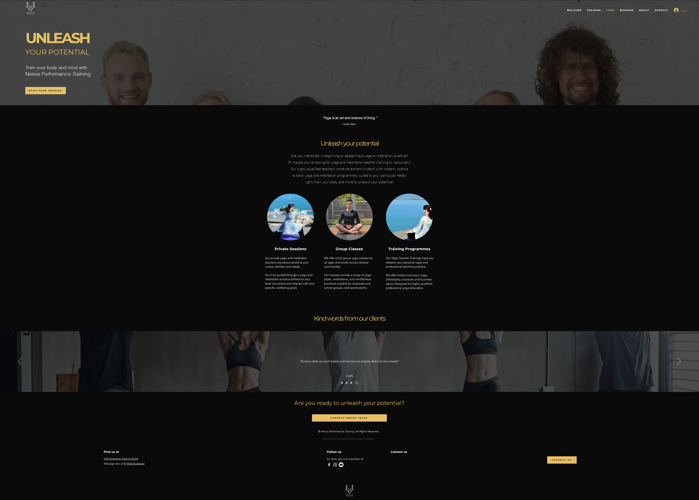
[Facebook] (329, 464)
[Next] (679, 361)
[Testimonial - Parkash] (351, 383)
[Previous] (20, 361)
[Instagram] (335, 464)
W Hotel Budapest (134, 463)
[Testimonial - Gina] (346, 383)
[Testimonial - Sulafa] (356, 382)
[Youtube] (341, 464)
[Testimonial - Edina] (342, 383)
